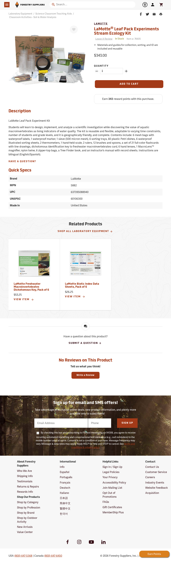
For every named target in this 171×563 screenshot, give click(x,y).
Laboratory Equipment (20, 13)
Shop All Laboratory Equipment (83, 231)
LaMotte (101, 24)
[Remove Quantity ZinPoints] (96, 71)
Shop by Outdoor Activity (27, 520)
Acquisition (152, 493)
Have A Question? (22, 161)
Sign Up (127, 423)
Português (66, 477)
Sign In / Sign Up (112, 467)
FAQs (106, 502)
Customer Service (156, 472)
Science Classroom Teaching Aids (53, 13)
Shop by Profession (28, 507)
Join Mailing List (112, 488)
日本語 (64, 498)
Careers (150, 477)
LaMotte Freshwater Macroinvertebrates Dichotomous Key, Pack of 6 (31, 287)
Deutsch (65, 488)
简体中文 (65, 503)
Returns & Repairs (28, 486)
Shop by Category (27, 502)
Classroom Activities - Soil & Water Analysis (32, 17)
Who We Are (24, 471)
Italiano (64, 493)
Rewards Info (25, 492)
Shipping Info (25, 476)
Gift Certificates (112, 507)
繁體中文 (65, 508)
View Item (22, 299)
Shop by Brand (25, 512)
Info (62, 467)
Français (65, 482)
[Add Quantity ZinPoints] (126, 71)
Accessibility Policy (114, 482)
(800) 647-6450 (53, 556)
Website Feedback (156, 488)
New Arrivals (25, 527)
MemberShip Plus (113, 512)
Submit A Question (83, 343)
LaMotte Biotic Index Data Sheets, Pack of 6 (82, 285)
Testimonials (24, 481)
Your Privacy (110, 477)
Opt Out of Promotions (110, 494)
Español (64, 472)
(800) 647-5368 (23, 556)
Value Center (25, 532)
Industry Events (154, 482)
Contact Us (152, 467)
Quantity (101, 66)
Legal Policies (111, 472)
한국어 (64, 514)
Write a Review (85, 375)
